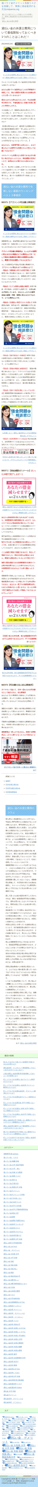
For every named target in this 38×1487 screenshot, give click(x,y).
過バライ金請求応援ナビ (12, 1235)
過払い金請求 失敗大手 (12, 1324)
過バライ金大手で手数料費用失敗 (16, 1209)
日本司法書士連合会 (13, 788)
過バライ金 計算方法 (11, 1183)
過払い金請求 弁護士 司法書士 (14, 1335)
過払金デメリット (10, 1395)
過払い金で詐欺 (9, 1287)
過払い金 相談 (9, 1272)
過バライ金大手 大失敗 (14, 1422)
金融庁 (8, 781)
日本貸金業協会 (11, 792)
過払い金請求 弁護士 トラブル (14, 1332)
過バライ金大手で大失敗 (12, 1206)
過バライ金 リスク (11, 1157)
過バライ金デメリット (12, 1191)
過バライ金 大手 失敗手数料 (14, 1165)
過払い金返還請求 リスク (13, 1384)
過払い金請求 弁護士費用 (13, 1350)
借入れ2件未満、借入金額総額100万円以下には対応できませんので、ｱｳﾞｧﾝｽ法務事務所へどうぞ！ (19, 675)
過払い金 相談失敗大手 (12, 1276)
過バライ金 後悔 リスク (12, 1176)
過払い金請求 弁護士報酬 (13, 1347)
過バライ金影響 (9, 1217)
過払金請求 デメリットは (13, 1399)
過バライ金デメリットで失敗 (14, 1195)
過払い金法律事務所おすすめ (14, 1302)
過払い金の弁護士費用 (23, 44)
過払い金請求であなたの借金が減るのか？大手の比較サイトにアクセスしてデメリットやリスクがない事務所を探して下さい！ (19, 510)
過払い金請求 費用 (10, 1365)
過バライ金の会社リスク (12, 1202)
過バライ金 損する (10, 1180)
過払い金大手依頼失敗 (12, 1298)
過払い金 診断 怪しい (11, 1280)
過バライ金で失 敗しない (13, 1198)
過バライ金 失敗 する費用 (13, 1172)
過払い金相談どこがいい (12, 1306)
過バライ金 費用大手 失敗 (13, 1187)
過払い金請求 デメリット (13, 1310)
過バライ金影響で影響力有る (14, 1220)
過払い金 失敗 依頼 (10, 1265)
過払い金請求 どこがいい (13, 1317)
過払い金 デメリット (12, 1250)
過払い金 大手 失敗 (10, 1258)
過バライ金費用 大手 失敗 (13, 1239)
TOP (17, 16)
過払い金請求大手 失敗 (12, 1376)
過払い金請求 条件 (10, 1354)
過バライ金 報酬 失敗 (11, 1161)
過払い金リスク (9, 1295)
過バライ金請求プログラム (13, 1232)
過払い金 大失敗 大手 (11, 1254)
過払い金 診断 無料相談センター (15, 1284)
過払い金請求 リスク (11, 1321)
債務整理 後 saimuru (11, 1154)
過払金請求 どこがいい (12, 1402)
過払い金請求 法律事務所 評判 (14, 1358)
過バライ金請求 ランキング (13, 1224)
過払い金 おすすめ (10, 1246)
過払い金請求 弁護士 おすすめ (14, 1328)
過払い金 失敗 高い (10, 1269)
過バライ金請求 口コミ (12, 1228)
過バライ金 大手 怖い (12, 1169)
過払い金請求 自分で (11, 1361)
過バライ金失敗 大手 (11, 1213)
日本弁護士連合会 (12, 784)
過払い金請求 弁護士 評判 (13, 1339)
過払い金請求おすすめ (12, 1369)
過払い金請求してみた (12, 1373)
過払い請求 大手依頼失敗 (13, 1243)
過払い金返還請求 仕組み (13, 1387)
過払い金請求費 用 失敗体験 (14, 1380)
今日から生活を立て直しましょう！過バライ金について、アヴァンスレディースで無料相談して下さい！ (19, 460)
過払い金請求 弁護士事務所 (13, 1343)
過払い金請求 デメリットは (14, 1313)
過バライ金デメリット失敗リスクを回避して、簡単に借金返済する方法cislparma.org (19, 6)
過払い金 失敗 (9, 1261)
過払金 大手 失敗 (10, 1391)
